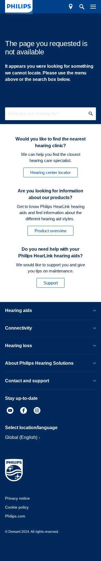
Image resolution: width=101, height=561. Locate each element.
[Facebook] (24, 411)
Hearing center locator (50, 172)
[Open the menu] (90, 7)
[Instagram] (37, 411)
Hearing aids (18, 310)
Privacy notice (17, 498)
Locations (71, 7)
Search (79, 6)
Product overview (50, 230)
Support (50, 282)
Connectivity (18, 328)
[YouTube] (10, 411)
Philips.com (15, 516)
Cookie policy (17, 507)
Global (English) (21, 437)
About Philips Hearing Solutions (39, 363)
